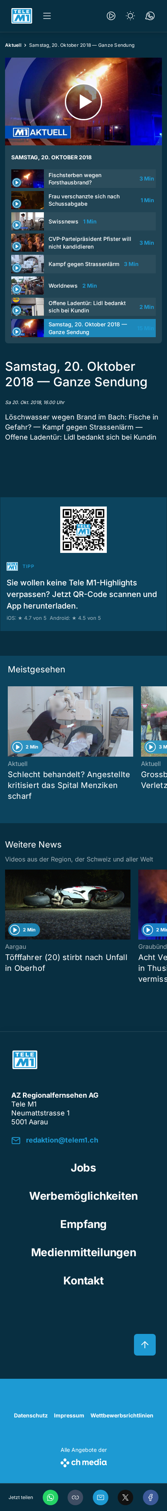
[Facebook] (150, 1497)
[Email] (100, 1497)
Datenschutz (31, 1415)
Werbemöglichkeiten (83, 1195)
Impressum (69, 1415)
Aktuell (13, 45)
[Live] (111, 16)
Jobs (83, 1167)
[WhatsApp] (50, 1497)
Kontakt (83, 1280)
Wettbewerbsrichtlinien (121, 1415)
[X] (125, 1497)
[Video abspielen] (83, 101)
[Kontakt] (150, 16)
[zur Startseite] (21, 16)
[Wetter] (130, 16)
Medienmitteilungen (83, 1252)
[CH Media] (84, 1461)
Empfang (83, 1224)
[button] (75, 1497)
